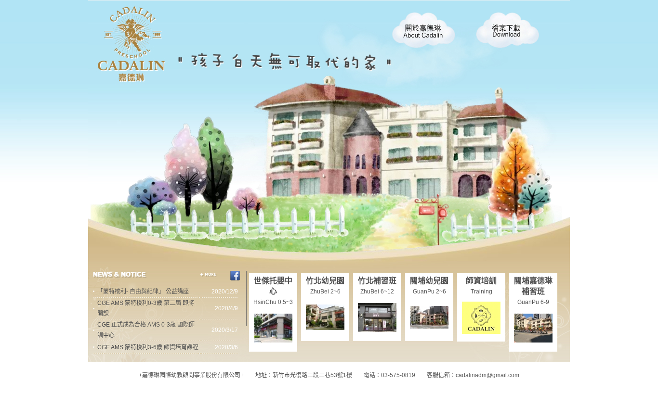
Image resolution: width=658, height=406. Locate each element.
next (200, 52)
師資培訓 (481, 281)
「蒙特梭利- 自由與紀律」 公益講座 (143, 291)
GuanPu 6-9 (533, 302)
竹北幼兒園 (325, 281)
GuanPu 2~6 (429, 291)
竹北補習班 (377, 281)
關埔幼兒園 (429, 281)
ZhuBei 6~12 (377, 291)
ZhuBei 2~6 (325, 291)
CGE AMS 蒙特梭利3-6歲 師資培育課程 (147, 347)
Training (481, 291)
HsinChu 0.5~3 (273, 302)
